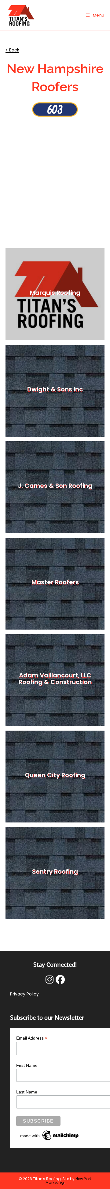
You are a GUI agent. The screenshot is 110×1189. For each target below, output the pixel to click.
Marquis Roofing (55, 292)
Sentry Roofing (55, 871)
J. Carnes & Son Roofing (55, 485)
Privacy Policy (24, 994)
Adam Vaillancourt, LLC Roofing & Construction (55, 678)
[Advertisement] (55, 175)
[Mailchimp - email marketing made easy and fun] (49, 1135)
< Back (12, 50)
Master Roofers (55, 582)
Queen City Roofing (55, 775)
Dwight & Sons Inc (55, 389)
